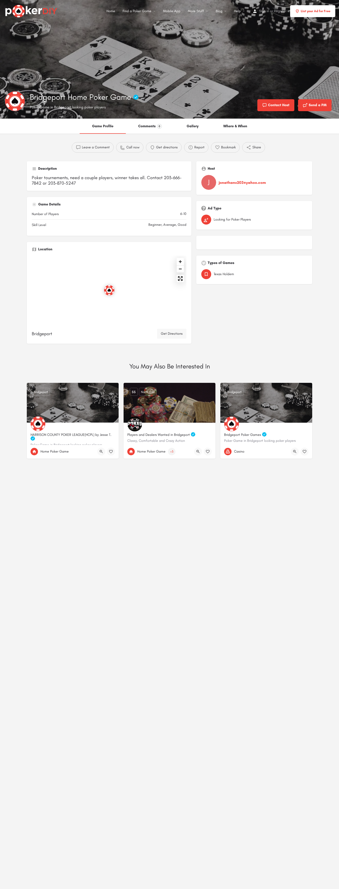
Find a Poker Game (137, 11)
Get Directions (172, 333)
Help (237, 11)
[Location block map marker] (109, 290)
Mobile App (171, 11)
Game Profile (102, 126)
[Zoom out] (180, 268)
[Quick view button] (101, 452)
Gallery (193, 126)
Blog (219, 11)
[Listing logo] (15, 101)
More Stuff (196, 11)
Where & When (235, 126)
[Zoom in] (180, 261)
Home (110, 11)
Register (280, 11)
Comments (149, 126)
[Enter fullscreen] (180, 278)
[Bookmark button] (111, 452)
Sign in (264, 11)
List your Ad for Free (315, 11)
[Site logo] (32, 10)
